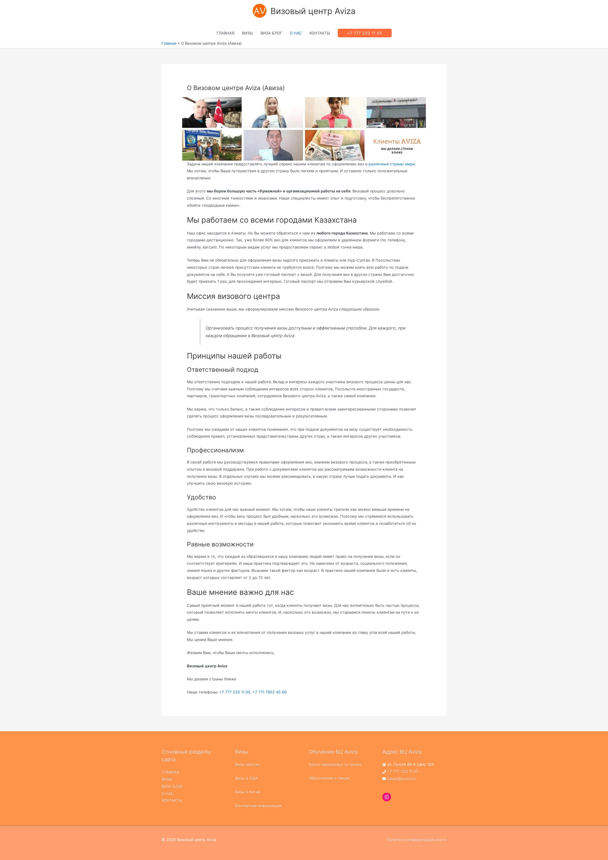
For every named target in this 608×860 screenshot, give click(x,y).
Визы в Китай (247, 791)
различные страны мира (392, 164)
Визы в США (246, 778)
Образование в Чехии (329, 778)
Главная (169, 43)
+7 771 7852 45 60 (269, 692)
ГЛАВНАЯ (225, 33)
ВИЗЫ (247, 33)
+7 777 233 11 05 (234, 692)
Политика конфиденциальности (416, 839)
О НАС (296, 33)
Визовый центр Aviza (313, 11)
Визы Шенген (247, 764)
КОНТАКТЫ (319, 33)
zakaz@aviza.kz (401, 778)
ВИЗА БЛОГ (271, 33)
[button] (365, 33)
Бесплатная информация (258, 805)
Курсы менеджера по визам (335, 764)
